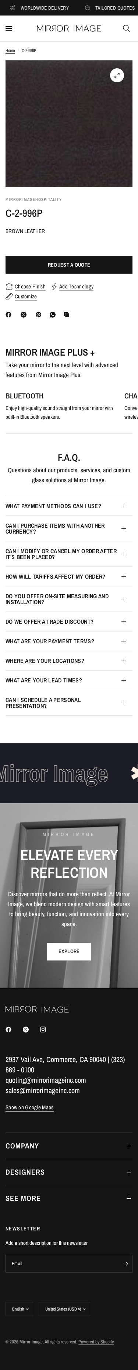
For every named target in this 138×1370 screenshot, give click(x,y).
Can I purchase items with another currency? (55, 528)
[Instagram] (48, 1029)
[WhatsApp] (54, 314)
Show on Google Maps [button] (30, 1107)
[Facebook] (10, 314)
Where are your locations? (45, 661)
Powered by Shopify (96, 1342)
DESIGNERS (25, 1172)
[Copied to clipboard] (68, 314)
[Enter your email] (125, 1264)
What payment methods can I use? (53, 506)
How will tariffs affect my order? (56, 576)
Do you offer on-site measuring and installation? (57, 599)
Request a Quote (69, 264)
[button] (69, 951)
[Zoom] (117, 75)
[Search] (126, 28)
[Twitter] (31, 1029)
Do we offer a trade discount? (49, 621)
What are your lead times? (44, 680)
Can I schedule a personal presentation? (43, 703)
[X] (25, 314)
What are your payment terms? (50, 641)
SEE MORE (23, 1198)
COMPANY (22, 1146)
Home (10, 51)
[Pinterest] (40, 314)
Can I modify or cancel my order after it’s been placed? (61, 554)
